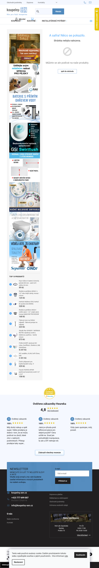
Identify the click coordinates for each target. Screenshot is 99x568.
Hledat (58, 11)
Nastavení (18, 562)
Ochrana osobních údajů (59, 505)
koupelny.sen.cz (19, 492)
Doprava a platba (56, 494)
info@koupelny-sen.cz (22, 505)
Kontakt (10, 523)
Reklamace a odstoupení (59, 498)
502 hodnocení (52, 411)
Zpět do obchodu (67, 71)
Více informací (82, 535)
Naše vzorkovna (13, 519)
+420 (19, 497)
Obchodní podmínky (14, 2)
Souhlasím (80, 555)
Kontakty (41, 2)
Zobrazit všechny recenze (49, 452)
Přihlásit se (62, 481)
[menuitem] (17, 21)
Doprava (30, 2)
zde (66, 556)
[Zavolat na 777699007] (86, 2)
